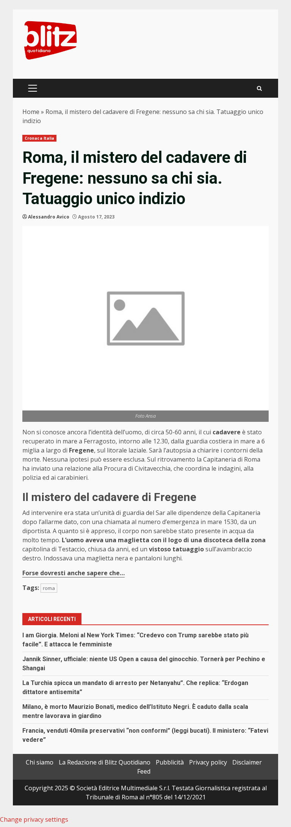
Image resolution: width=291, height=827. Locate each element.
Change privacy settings (34, 819)
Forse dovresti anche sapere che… (73, 573)
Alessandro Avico (48, 217)
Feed (143, 771)
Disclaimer (247, 762)
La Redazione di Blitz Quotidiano (104, 762)
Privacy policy (208, 762)
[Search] (259, 88)
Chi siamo (39, 762)
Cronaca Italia (39, 138)
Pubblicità (170, 762)
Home (30, 112)
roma (49, 588)
